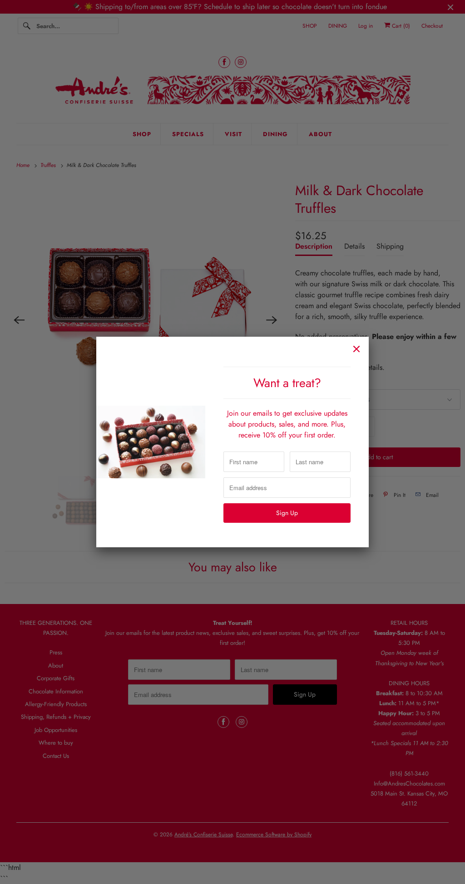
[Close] (356, 349)
